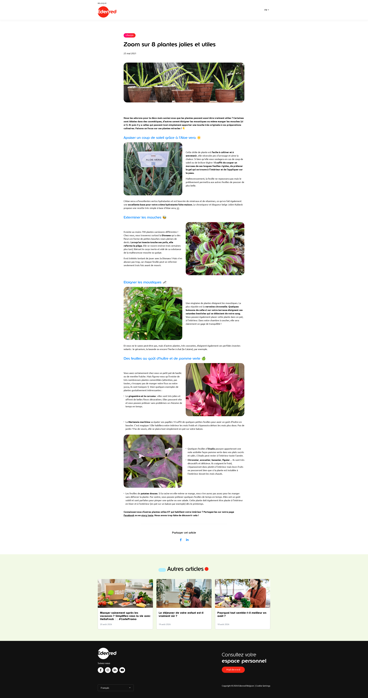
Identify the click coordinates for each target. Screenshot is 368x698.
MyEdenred (233, 669)
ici (178, 208)
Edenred (107, 12)
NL (265, 14)
